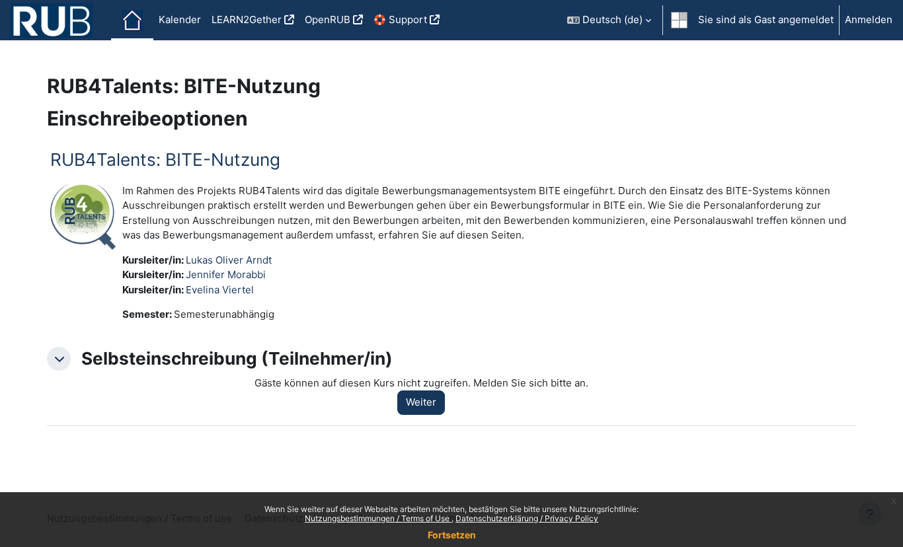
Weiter (421, 402)
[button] (609, 20)
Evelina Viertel (220, 289)
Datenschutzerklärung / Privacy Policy (526, 518)
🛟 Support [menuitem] (400, 19)
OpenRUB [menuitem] (327, 19)
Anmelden (868, 19)
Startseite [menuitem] (132, 20)
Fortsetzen (452, 534)
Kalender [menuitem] (180, 19)
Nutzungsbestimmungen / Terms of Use (378, 518)
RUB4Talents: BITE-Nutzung (165, 159)
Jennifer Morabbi (226, 274)
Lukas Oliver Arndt (229, 260)
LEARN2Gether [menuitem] (247, 19)
